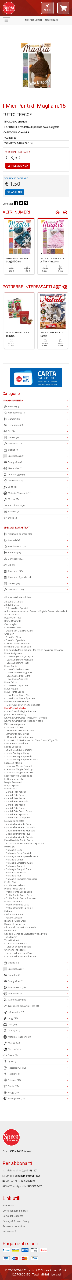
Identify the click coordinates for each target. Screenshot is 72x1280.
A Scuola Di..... (11, 604)
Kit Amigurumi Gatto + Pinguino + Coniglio (25, 717)
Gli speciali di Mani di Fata (17, 597)
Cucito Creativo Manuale (17, 643)
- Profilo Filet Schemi (15, 885)
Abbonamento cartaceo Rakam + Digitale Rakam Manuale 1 (35, 611)
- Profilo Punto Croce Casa (18, 895)
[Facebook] (16, 203)
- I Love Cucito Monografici (18, 672)
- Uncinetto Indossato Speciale (20, 956)
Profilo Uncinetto (13, 901)
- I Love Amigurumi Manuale (18, 659)
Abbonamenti (33, 20)
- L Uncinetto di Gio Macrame (19, 730)
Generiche (15, 468)
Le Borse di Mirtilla (14, 779)
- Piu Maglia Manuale (15, 872)
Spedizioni (8, 1205)
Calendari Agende (19, 577)
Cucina (13, 449)
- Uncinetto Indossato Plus (18, 953)
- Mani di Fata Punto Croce (18, 811)
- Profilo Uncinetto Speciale (18, 907)
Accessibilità (9, 1231)
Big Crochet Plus (12, 617)
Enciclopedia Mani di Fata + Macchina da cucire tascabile (34, 649)
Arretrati (51, 20)
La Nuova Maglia (13, 762)
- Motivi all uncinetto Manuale (19, 830)
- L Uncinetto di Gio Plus (16, 733)
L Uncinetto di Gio (13, 727)
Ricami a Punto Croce (15, 920)
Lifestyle (14, 1030)
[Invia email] (26, 203)
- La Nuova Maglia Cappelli (18, 766)
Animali (13, 406)
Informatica (15, 480)
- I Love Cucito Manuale (16, 669)
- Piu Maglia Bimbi (13, 859)
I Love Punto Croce (14, 691)
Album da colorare (20, 533)
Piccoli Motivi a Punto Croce (18, 840)
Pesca (12, 1055)
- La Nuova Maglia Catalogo (18, 769)
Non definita (16, 1049)
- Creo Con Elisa (12, 637)
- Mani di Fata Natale (15, 808)
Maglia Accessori (13, 782)
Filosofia (14, 975)
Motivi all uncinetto (14, 820)
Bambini (14, 418)
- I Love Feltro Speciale (16, 685)
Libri (12, 1024)
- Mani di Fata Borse (14, 798)
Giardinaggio (16, 474)
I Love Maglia (11, 688)
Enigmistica (16, 455)
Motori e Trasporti (19, 493)
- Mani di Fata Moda (14, 804)
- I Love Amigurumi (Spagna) (18, 656)
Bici (11, 431)
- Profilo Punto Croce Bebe (18, 891)
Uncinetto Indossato (15, 949)
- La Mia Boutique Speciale (18, 756)
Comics (13, 437)
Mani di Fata (10, 788)
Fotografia (15, 462)
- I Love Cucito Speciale (16, 678)
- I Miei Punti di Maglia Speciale (20, 711)
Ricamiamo (10, 930)
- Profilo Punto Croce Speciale (20, 898)
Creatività (23, 132)
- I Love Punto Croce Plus (17, 695)
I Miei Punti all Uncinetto (16, 701)
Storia (12, 517)
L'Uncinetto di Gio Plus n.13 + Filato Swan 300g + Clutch (32, 740)
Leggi (12, 486)
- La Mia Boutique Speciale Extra (21, 759)
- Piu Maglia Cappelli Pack (17, 869)
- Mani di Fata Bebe (14, 795)
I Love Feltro (10, 682)
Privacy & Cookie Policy (16, 1221)
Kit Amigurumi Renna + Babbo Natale (23, 720)
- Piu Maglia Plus (12, 875)
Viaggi (13, 1092)
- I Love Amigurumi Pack (16, 662)
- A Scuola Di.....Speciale (16, 608)
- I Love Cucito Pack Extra (17, 675)
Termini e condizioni (14, 1226)
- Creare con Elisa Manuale (18, 630)
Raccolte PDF (16, 505)
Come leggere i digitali (15, 1210)
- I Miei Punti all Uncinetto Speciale (22, 704)
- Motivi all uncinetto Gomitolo (19, 827)
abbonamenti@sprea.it (27, 1175)
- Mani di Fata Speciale (16, 814)
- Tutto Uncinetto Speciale (17, 946)
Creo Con (9, 633)
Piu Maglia (9, 846)
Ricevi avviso (19, 165)
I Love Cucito (10, 666)
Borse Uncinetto (12, 620)
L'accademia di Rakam (16, 743)
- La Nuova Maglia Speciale (18, 772)
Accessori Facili (12, 614)
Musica (13, 499)
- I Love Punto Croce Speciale (19, 698)
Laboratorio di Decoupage (18, 775)
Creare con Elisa (12, 627)
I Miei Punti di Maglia (15, 707)
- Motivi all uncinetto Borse (18, 824)
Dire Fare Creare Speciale (17, 646)
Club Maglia (10, 624)
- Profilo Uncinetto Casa (16, 904)
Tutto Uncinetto (12, 940)
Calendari (15, 571)
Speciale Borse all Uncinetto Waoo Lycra (25, 933)
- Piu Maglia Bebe (13, 849)
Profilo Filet (10, 882)
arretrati (22, 121)
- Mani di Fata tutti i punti (17, 817)
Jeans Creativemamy (15, 714)
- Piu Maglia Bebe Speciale (18, 853)
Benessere (15, 424)
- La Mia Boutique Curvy (16, 753)
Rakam (8, 911)
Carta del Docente (13, 1215)
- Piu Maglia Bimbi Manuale (18, 862)
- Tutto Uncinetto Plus (15, 943)
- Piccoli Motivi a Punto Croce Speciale (24, 843)
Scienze (13, 511)
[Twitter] (21, 203)
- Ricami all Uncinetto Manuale (20, 927)
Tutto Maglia (10, 936)
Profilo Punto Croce (14, 888)
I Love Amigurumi (13, 653)
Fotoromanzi (17, 987)
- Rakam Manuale (13, 914)
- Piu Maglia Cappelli (15, 866)
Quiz (12, 1061)
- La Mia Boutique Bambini (18, 749)
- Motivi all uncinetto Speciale (19, 837)
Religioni (14, 1073)
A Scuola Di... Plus (13, 601)
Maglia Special (12, 785)
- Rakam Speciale (13, 917)
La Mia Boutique (12, 746)
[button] (63, 9)
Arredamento (16, 412)
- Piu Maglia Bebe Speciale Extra (21, 856)
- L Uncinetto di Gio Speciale (19, 737)
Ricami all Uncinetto (14, 924)
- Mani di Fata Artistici (15, 791)
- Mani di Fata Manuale (16, 801)
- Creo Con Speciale (14, 640)
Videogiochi (16, 1098)
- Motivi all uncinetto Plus (17, 833)
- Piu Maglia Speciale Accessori (20, 878)
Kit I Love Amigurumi (14, 724)
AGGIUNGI (16, 192)
